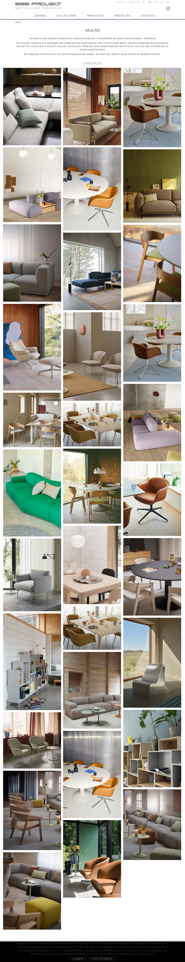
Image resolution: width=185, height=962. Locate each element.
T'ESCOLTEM (134, 2)
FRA (168, 2)
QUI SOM (121, 2)
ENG (156, 2)
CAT (150, 2)
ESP (162, 2)
